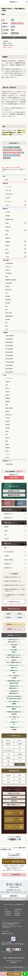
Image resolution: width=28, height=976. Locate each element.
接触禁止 (7, 411)
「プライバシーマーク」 (15, 944)
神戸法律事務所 (9, 349)
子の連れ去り (16, 152)
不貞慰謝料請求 (9, 263)
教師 (8, 779)
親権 (6, 249)
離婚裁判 (20, 617)
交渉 (6, 329)
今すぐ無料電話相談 (15, 861)
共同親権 (6, 555)
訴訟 (6, 306)
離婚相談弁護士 (14, 962)
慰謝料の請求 (13, 155)
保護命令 (7, 395)
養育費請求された (8, 568)
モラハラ (20, 761)
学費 (6, 404)
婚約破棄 (8, 757)
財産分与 (7, 245)
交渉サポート (8, 266)
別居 (11, 152)
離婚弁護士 (14, 491)
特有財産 (7, 424)
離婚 (12, 20)
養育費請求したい (8, 563)
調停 (12, 30)
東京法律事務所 (9, 345)
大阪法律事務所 (9, 365)
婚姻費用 (7, 241)
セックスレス (8, 186)
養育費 (7, 253)
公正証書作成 (8, 273)
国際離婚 (7, 398)
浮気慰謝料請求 (9, 464)
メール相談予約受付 (14, 874)
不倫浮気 (7, 381)
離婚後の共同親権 (8, 559)
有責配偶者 (20, 23)
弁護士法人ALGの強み (14, 793)
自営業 (8, 782)
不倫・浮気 (14, 23)
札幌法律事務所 (9, 342)
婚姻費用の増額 (9, 219)
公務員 (19, 775)
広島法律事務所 (9, 339)
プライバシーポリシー (5, 931)
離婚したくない (16, 147)
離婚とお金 (7, 522)
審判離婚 (8, 617)
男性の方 (20, 740)
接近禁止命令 (8, 414)
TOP (7, 909)
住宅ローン (8, 388)
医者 (20, 782)
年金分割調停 (8, 283)
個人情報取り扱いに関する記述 (7, 933)
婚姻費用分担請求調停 (10, 279)
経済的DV (7, 197)
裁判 (6, 322)
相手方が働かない (9, 194)
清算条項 (7, 421)
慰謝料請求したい (8, 513)
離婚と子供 (7, 543)
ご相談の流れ (14, 801)
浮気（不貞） (8, 509)
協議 (6, 276)
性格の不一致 (18, 150)
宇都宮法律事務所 (9, 335)
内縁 (8, 761)
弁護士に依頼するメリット (14, 804)
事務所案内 (14, 896)
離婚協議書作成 (9, 316)
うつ (4, 152)
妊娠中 (8, 764)
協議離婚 (8, 613)
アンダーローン (9, 378)
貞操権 (7, 230)
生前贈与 (7, 428)
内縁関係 (7, 215)
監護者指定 (8, 299)
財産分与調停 (8, 312)
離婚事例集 (17, 913)
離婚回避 (7, 238)
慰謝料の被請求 (9, 408)
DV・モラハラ (8, 201)
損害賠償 (7, 447)
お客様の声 (8, 915)
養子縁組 (7, 319)
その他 (7, 205)
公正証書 (7, 212)
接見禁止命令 (8, 289)
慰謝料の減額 (6, 155)
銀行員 (19, 779)
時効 (6, 293)
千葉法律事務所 (9, 355)
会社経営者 (8, 775)
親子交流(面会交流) (9, 551)
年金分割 (6, 538)
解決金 (7, 431)
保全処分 (7, 270)
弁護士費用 (14, 797)
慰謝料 (13, 26)
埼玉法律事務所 (15, 33)
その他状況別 (20, 764)
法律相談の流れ (18, 909)
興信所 (7, 451)
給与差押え (8, 303)
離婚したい (9, 147)
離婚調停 (20, 613)
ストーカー (8, 454)
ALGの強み (8, 911)
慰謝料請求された (8, 517)
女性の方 (8, 740)
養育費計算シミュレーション (14, 624)
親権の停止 (8, 227)
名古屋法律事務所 (9, 362)
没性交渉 (7, 418)
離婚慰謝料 (8, 743)
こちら (17, 870)
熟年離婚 (7, 296)
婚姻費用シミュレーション (14, 629)
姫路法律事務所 (9, 368)
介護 (8, 152)
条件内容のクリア (13, 474)
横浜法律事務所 (9, 358)
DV (19, 750)
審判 (6, 326)
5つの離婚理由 (14, 601)
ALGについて (18, 911)
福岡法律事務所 (9, 372)
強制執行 (7, 286)
